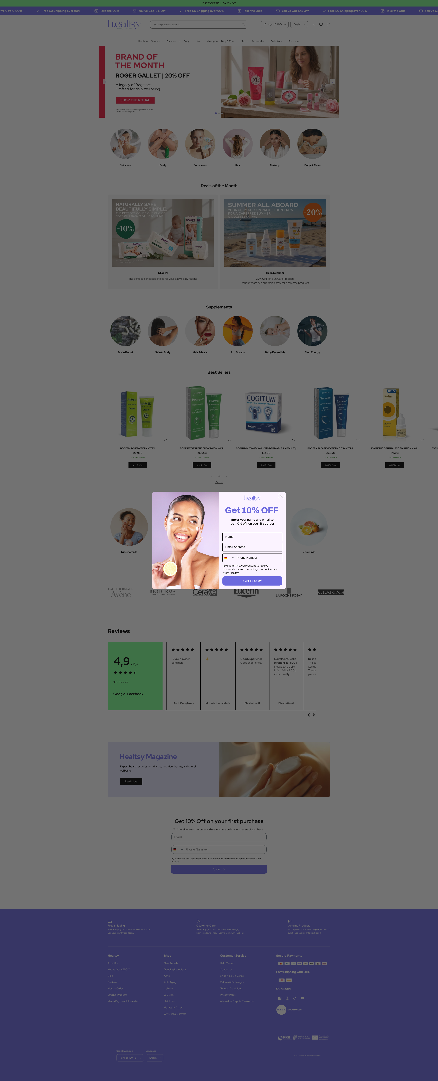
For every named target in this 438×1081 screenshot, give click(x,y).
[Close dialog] (281, 496)
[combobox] (229, 558)
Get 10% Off (252, 581)
